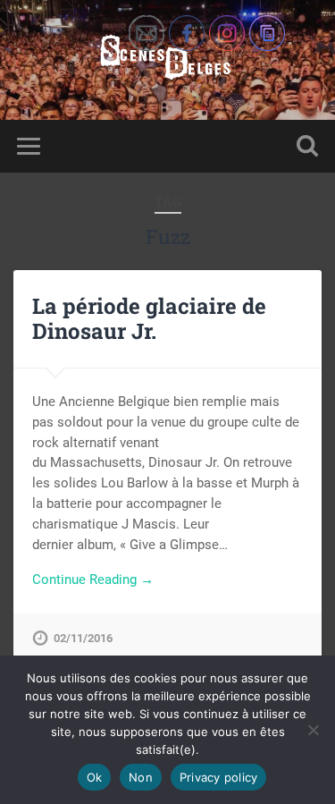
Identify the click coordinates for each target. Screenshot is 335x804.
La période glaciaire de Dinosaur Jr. (149, 319)
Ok (95, 777)
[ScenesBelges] (167, 60)
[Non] (313, 730)
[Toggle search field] (307, 146)
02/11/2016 (83, 638)
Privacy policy (219, 777)
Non (141, 777)
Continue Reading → (93, 579)
